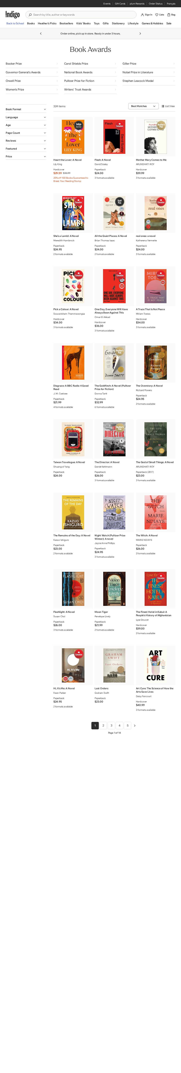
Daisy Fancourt (143, 696)
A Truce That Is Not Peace (150, 309)
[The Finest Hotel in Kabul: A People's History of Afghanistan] (156, 589)
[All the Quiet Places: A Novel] (114, 213)
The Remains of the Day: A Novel (71, 535)
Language (12, 117)
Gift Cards (120, 3)
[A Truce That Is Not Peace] (156, 286)
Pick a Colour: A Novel (66, 309)
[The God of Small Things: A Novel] (156, 439)
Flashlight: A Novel (64, 611)
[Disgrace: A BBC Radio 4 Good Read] (73, 363)
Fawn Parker (59, 692)
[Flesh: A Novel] (114, 137)
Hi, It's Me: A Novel (64, 688)
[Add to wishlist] (89, 153)
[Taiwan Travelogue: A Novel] (73, 439)
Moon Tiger (101, 611)
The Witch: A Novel (147, 535)
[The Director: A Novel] (114, 439)
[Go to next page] (134, 725)
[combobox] (83, 14)
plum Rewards (137, 3)
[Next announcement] (140, 33)
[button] (15, 25)
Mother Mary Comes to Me (151, 159)
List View (170, 106)
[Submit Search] (30, 15)
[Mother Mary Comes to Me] (156, 137)
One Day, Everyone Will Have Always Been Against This (111, 311)
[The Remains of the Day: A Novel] (73, 512)
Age (8, 125)
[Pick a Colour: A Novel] (73, 286)
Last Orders (101, 688)
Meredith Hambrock (63, 240)
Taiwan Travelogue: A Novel (69, 462)
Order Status (155, 3)
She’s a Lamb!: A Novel (66, 236)
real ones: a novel (146, 236)
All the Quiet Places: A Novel (111, 236)
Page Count (13, 132)
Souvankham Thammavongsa (69, 313)
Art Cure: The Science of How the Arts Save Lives (154, 690)
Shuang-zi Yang (61, 466)
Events (106, 3)
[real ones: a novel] (156, 213)
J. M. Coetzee (60, 393)
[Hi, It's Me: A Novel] (73, 665)
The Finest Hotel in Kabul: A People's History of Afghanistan (153, 613)
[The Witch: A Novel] (156, 512)
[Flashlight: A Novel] (73, 589)
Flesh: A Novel (103, 159)
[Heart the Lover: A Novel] (73, 137)
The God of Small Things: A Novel (155, 462)
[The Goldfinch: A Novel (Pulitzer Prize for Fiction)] (114, 363)
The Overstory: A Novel (149, 385)
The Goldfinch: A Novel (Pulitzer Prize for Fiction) (113, 387)
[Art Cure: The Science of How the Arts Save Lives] (156, 665)
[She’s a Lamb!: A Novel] (73, 213)
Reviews (11, 140)
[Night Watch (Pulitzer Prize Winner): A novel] (114, 512)
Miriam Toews (143, 313)
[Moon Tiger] (114, 589)
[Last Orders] (114, 665)
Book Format (13, 109)
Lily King (57, 164)
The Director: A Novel (107, 462)
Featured (11, 148)
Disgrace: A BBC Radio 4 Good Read (71, 387)
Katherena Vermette (146, 240)
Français (171, 3)
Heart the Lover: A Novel (67, 159)
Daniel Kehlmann (103, 466)
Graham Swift (102, 692)
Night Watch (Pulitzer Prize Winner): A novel (110, 537)
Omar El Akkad (102, 317)
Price (9, 156)
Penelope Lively (102, 616)
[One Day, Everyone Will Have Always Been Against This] (114, 286)
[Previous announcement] (41, 33)
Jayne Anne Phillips (105, 543)
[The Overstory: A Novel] (156, 363)
